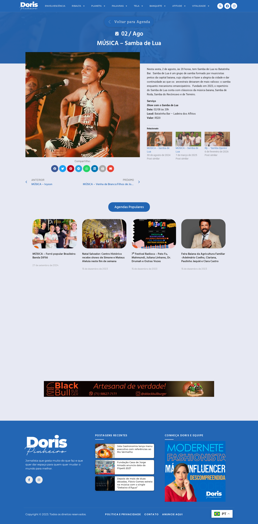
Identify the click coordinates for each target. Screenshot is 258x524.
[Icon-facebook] (29, 479)
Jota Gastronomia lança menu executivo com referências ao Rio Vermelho (135, 449)
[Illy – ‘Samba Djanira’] (217, 139)
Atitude (177, 6)
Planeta (96, 6)
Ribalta (76, 6)
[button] (220, 6)
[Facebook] (227, 6)
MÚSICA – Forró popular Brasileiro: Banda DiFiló (54, 255)
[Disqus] (129, 328)
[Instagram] (234, 6)
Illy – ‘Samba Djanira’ (216, 148)
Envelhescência (55, 6)
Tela (136, 6)
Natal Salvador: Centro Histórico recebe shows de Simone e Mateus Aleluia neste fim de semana (103, 257)
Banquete (156, 6)
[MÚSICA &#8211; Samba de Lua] (159, 139)
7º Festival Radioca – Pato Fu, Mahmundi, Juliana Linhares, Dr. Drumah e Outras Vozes (151, 257)
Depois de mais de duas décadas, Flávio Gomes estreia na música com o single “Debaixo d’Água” (135, 483)
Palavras (118, 6)
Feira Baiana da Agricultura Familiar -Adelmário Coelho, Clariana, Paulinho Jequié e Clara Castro (203, 257)
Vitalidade (199, 6)
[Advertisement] (129, 405)
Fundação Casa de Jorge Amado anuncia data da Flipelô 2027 (131, 465)
